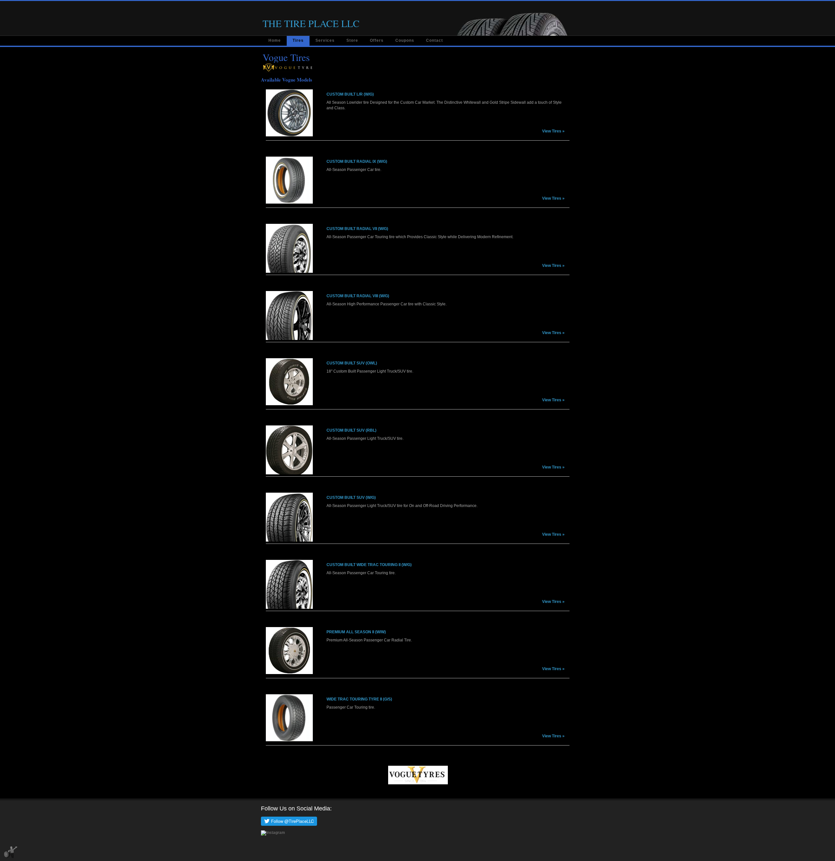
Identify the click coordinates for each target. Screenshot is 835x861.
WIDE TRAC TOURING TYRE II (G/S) (359, 699)
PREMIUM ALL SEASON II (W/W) (356, 632)
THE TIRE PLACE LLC (311, 23)
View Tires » (553, 131)
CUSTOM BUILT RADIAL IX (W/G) (356, 161)
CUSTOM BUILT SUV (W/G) (351, 497)
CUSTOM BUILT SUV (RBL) (351, 430)
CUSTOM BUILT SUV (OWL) (351, 363)
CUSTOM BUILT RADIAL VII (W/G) (357, 228)
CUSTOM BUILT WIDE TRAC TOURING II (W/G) (369, 564)
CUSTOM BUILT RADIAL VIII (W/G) (357, 296)
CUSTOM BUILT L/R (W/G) (350, 94)
